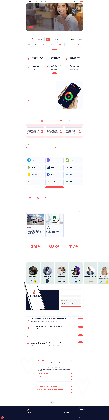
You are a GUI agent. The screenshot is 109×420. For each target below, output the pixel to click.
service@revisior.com (65, 409)
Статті (41, 1)
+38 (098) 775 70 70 (65, 411)
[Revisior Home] (29, 1)
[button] (79, 211)
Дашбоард (44, 1)
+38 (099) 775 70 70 (65, 412)
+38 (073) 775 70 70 (65, 413)
